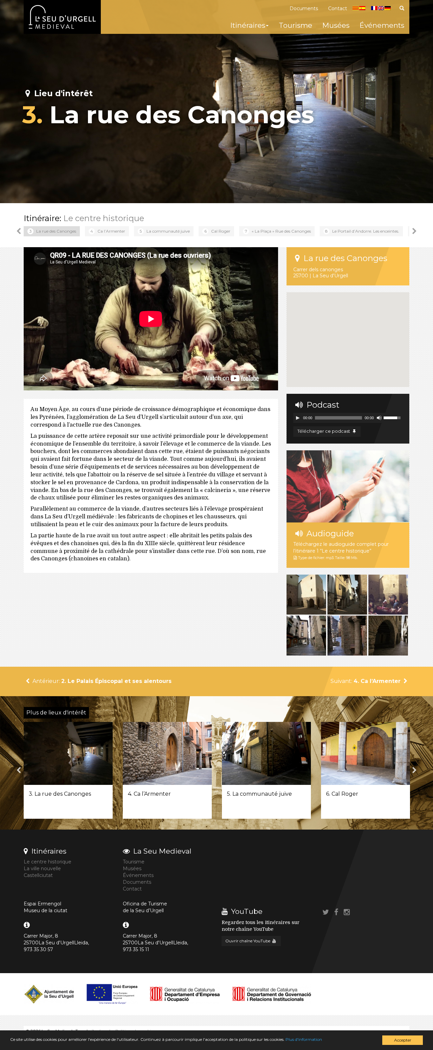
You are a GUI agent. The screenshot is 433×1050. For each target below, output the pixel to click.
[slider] (393, 417)
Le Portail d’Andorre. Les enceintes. (362, 231)
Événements (382, 25)
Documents (304, 8)
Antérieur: (101, 681)
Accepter (402, 1040)
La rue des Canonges (52, 231)
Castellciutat (38, 875)
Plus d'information (304, 1039)
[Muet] (379, 418)
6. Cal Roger (342, 794)
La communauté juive (165, 231)
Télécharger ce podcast (324, 431)
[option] (52, 231)
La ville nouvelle (42, 868)
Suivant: (366, 681)
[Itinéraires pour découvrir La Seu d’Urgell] (62, 17)
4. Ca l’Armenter (149, 794)
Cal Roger (217, 231)
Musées (335, 25)
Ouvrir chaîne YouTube (248, 940)
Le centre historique (103, 218)
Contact (337, 8)
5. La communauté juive (259, 794)
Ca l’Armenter (107, 231)
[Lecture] (297, 418)
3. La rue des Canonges (60, 794)
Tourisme (295, 25)
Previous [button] (18, 231)
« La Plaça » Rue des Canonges (278, 231)
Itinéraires (247, 25)
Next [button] (414, 231)
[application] (348, 418)
